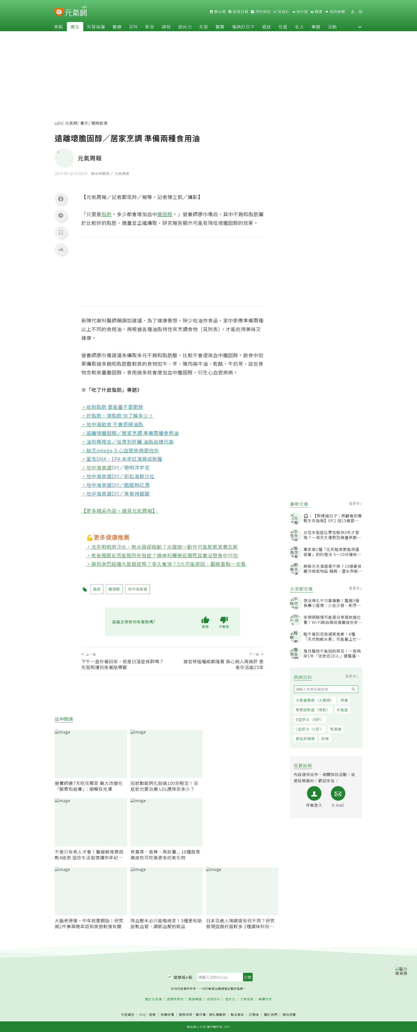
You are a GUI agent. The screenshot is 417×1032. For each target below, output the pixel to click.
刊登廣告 (128, 1015)
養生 (75, 26)
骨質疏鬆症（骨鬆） (313, 709)
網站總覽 (289, 1015)
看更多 (355, 503)
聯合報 (219, 11)
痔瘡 (344, 700)
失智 (203, 26)
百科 (133, 26)
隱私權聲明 (217, 1014)
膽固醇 (165, 214)
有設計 (283, 11)
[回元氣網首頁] (76, 11)
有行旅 (301, 11)
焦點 (58, 26)
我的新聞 (337, 11)
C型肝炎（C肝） (310, 729)
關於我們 (271, 1015)
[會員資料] (352, 12)
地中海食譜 (99, 467)
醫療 (117, 26)
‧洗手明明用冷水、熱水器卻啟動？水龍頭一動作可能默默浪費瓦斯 (162, 546)
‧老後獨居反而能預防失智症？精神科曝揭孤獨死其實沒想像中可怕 (162, 555)
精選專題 (195, 999)
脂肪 (107, 214)
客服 (152, 1014)
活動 (332, 26)
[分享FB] (61, 199)
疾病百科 (213, 999)
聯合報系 (237, 1015)
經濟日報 (240, 11)
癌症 (266, 26)
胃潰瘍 (335, 729)
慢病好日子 (243, 26)
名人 (299, 26)
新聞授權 (167, 1015)
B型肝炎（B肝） (310, 719)
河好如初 (262, 11)
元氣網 (71, 123)
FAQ (142, 1014)
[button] (360, 26)
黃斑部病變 (305, 738)
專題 (315, 26)
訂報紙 (254, 1015)
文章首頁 (247, 999)
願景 (318, 11)
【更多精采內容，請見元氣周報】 (119, 510)
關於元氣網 (153, 999)
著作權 (201, 1014)
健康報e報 (183, 977)
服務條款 (186, 1014)
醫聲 (220, 26)
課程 (166, 26)
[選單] (360, 12)
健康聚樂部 (175, 999)
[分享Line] (61, 215)
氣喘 (325, 738)
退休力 (185, 26)
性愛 (283, 26)
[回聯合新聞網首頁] (59, 12)
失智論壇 (96, 26)
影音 (149, 26)
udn (58, 123)
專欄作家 (265, 999)
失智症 (342, 709)
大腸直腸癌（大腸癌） (315, 700)
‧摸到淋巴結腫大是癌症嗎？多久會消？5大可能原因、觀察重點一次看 (166, 563)
